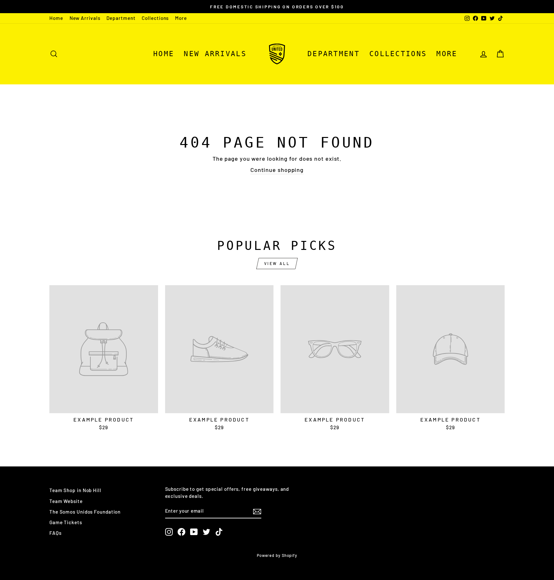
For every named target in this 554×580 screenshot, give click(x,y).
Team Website (66, 501)
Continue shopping (277, 169)
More (181, 18)
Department (120, 18)
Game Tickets (65, 522)
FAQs (55, 533)
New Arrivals (85, 18)
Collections (155, 18)
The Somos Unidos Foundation (85, 512)
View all (277, 263)
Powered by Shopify (277, 555)
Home (56, 18)
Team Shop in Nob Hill (75, 490)
